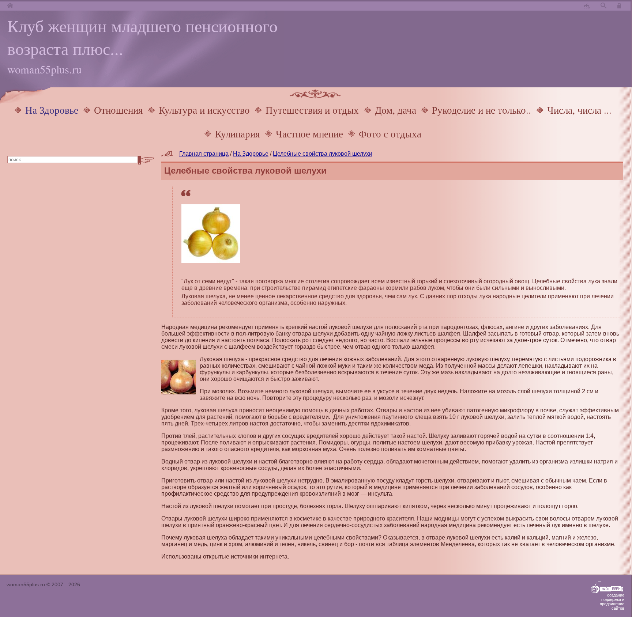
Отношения (118, 110)
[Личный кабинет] (620, 6)
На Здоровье (51, 110)
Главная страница (204, 154)
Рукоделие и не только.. (481, 110)
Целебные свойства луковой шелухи (322, 154)
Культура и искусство (204, 110)
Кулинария (237, 133)
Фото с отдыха (390, 133)
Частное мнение (309, 133)
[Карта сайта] (587, 6)
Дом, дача (395, 110)
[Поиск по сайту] (603, 6)
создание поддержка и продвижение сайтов (612, 601)
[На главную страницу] (10, 6)
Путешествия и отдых (312, 110)
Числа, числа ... (579, 110)
